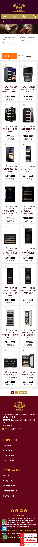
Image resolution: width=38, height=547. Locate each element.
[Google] (16, 510)
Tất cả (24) (9, 56)
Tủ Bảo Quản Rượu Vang (9, 38)
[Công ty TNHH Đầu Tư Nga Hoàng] (19, 406)
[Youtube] (25, 510)
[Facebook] (12, 510)
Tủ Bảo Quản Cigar (27, 37)
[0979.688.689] (6, 538)
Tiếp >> (23, 392)
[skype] (21, 510)
